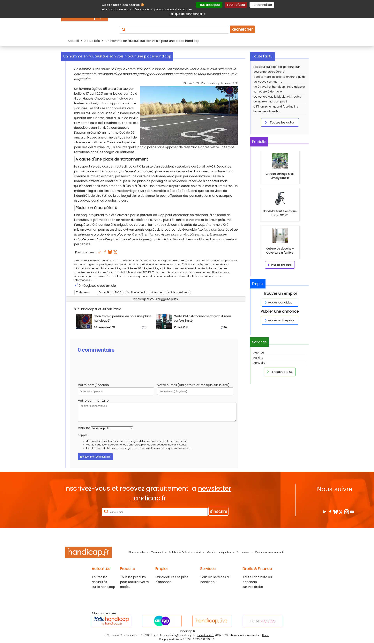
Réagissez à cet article (98, 285)
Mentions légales (219, 552)
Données (243, 552)
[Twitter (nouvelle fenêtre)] (115, 253)
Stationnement (136, 292)
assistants (179, 444)
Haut (265, 635)
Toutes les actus (282, 122)
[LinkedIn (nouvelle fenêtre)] (100, 253)
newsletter (214, 488)
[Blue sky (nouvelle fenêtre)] (110, 253)
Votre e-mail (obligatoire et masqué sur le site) (193, 385)
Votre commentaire (93, 400)
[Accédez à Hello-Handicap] (111, 621)
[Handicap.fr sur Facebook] (330, 511)
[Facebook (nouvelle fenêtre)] (105, 253)
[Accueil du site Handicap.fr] (88, 553)
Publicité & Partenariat (185, 552)
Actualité (104, 292)
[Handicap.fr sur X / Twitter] (341, 511)
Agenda (258, 353)
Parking (258, 358)
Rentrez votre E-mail (85, 512)
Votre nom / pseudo (93, 385)
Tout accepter (209, 5)
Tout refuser (236, 5)
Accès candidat (280, 302)
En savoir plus (282, 372)
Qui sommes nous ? (269, 552)
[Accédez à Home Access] (262, 621)
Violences (156, 292)
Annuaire (259, 363)
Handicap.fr (206, 635)
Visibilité (84, 428)
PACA (118, 292)
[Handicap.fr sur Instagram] (346, 511)
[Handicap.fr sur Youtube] (352, 511)
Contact (157, 552)
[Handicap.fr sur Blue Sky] (335, 511)
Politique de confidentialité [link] (187, 14)
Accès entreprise (281, 320)
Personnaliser (261, 5)
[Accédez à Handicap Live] (212, 621)
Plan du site (137, 552)
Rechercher (242, 29)
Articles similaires (178, 292)
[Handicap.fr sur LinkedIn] (324, 511)
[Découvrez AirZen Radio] (162, 621)
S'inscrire (218, 511)
